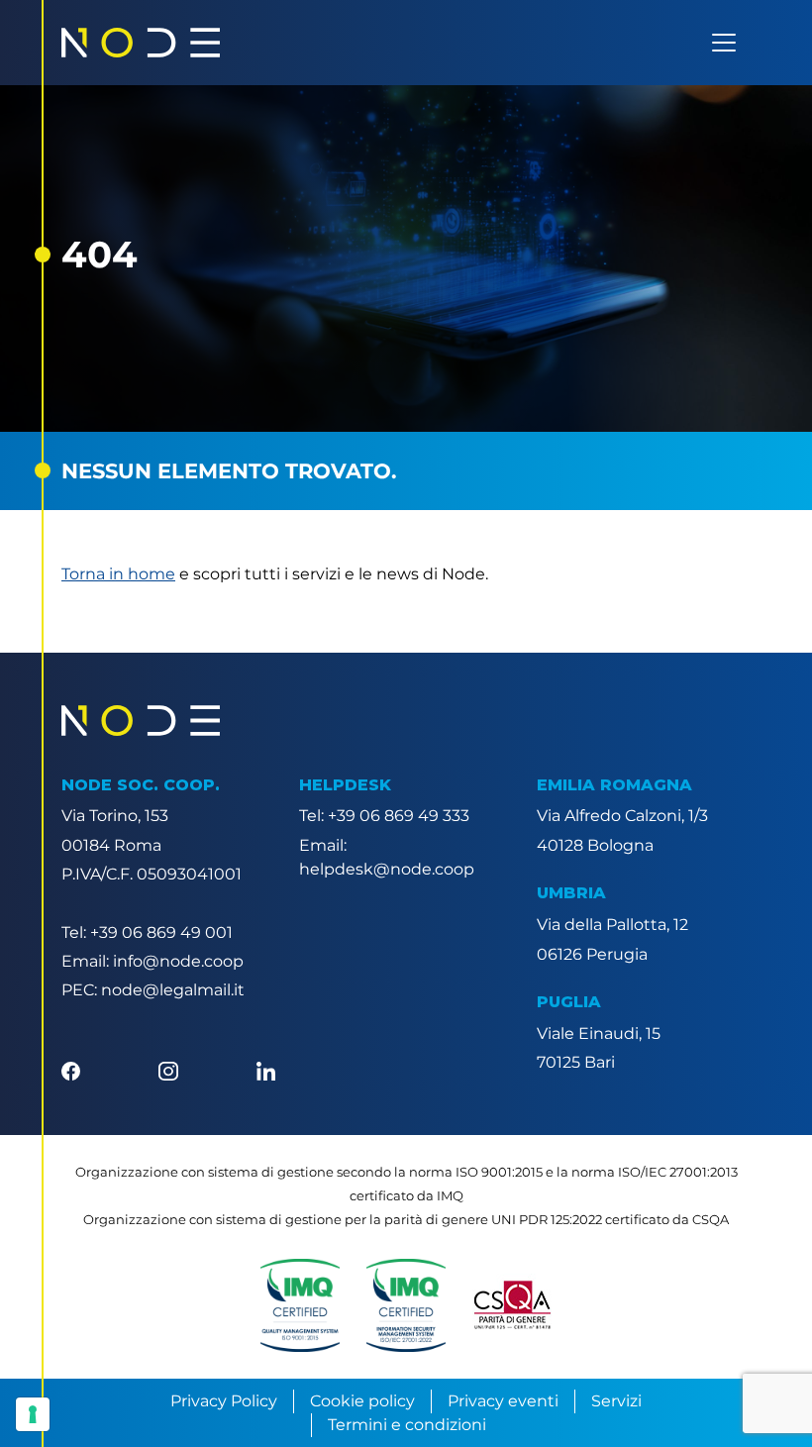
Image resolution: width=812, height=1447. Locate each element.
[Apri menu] (724, 42)
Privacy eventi (503, 1401)
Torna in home (118, 574)
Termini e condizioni (407, 1424)
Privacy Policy (223, 1401)
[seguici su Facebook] (70, 1069)
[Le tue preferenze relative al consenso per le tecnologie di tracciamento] (33, 1414)
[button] (300, 1305)
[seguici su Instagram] (167, 1069)
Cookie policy (362, 1401)
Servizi (616, 1401)
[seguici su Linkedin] (265, 1069)
